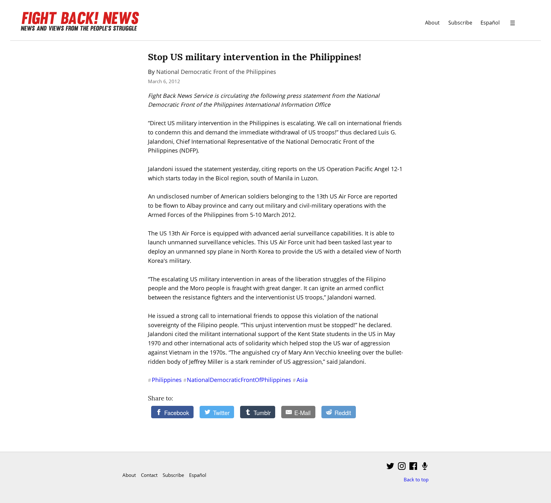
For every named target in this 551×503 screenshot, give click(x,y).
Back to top (416, 479)
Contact (149, 475)
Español (490, 22)
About (432, 22)
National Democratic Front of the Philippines (216, 71)
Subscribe (460, 22)
